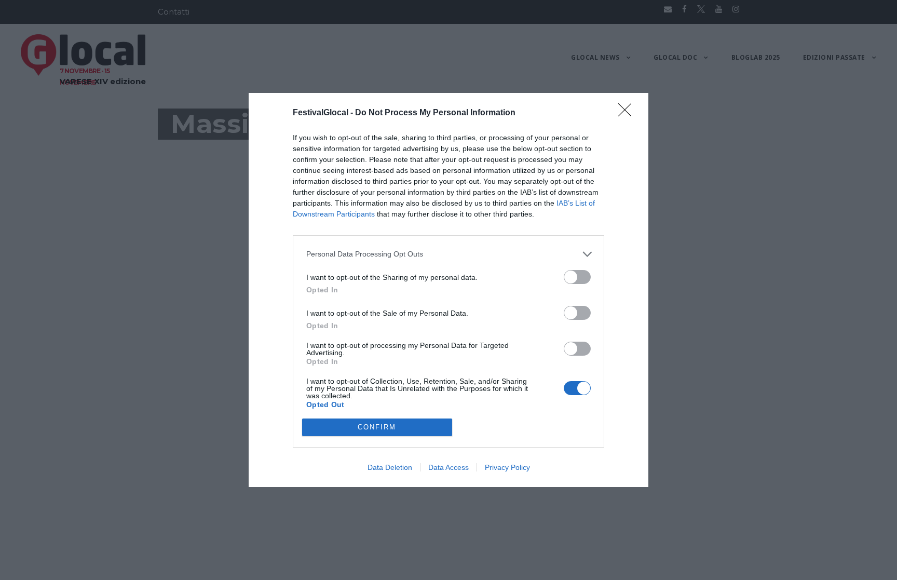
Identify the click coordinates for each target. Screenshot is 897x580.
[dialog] (448, 290)
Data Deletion (390, 467)
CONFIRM (377, 427)
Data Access (448, 467)
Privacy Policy (507, 467)
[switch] (577, 277)
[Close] (628, 113)
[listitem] (448, 254)
